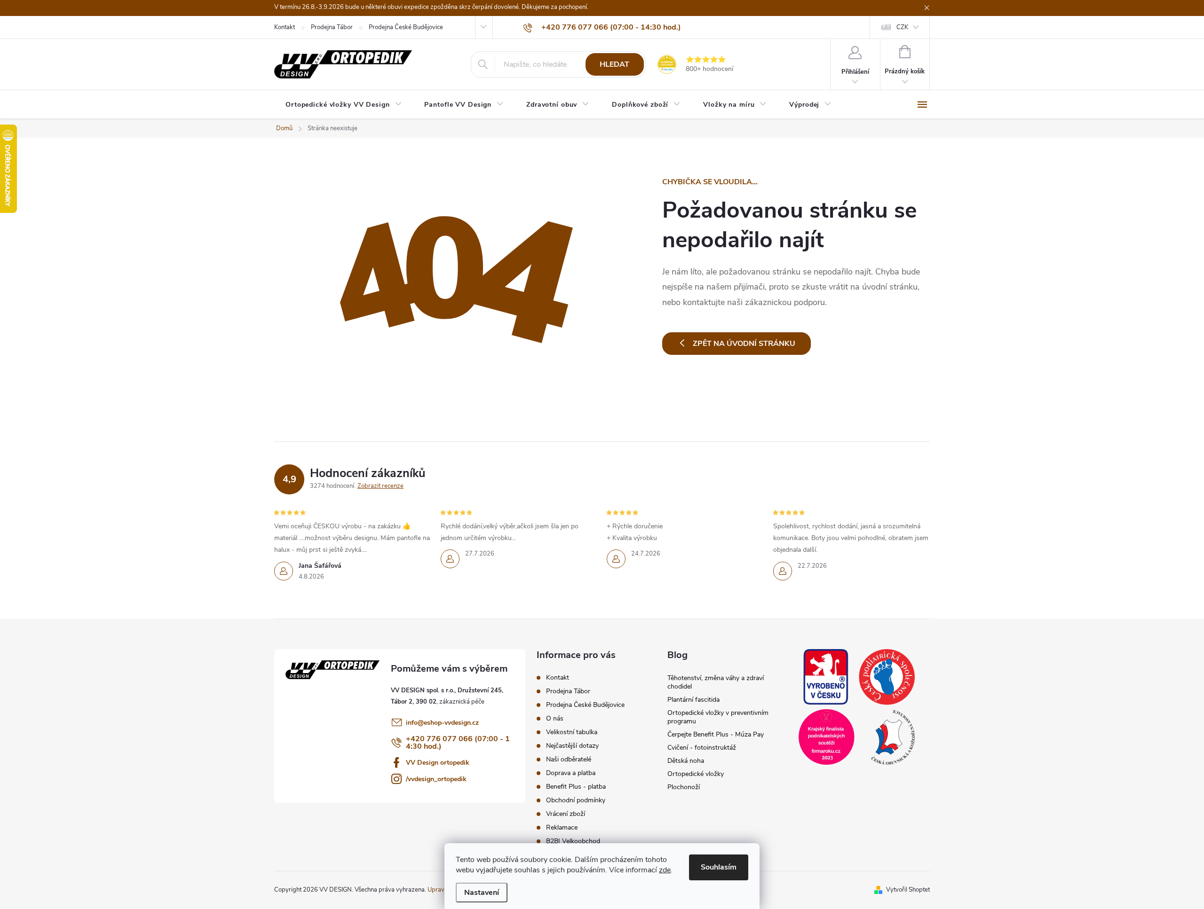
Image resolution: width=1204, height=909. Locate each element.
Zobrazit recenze (380, 486)
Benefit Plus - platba (576, 786)
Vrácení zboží (565, 813)
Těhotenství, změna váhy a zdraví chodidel (715, 682)
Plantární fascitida (693, 699)
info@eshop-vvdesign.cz (442, 722)
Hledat (614, 64)
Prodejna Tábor (332, 27)
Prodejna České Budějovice (406, 27)
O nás (554, 718)
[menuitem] (343, 104)
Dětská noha (685, 760)
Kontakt (284, 27)
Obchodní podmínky (575, 800)
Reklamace (562, 827)
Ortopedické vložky (695, 773)
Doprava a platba (570, 772)
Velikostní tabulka (571, 732)
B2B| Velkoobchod (573, 841)
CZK (902, 27)
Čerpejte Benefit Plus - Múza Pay (715, 734)
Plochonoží (683, 787)
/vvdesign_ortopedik (436, 779)
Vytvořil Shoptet (908, 889)
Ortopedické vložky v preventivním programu (717, 717)
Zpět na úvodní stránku (744, 343)
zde (665, 870)
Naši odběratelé (568, 759)
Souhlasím (719, 867)
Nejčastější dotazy (572, 745)
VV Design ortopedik (437, 762)
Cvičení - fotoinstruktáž (701, 747)
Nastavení (481, 892)
